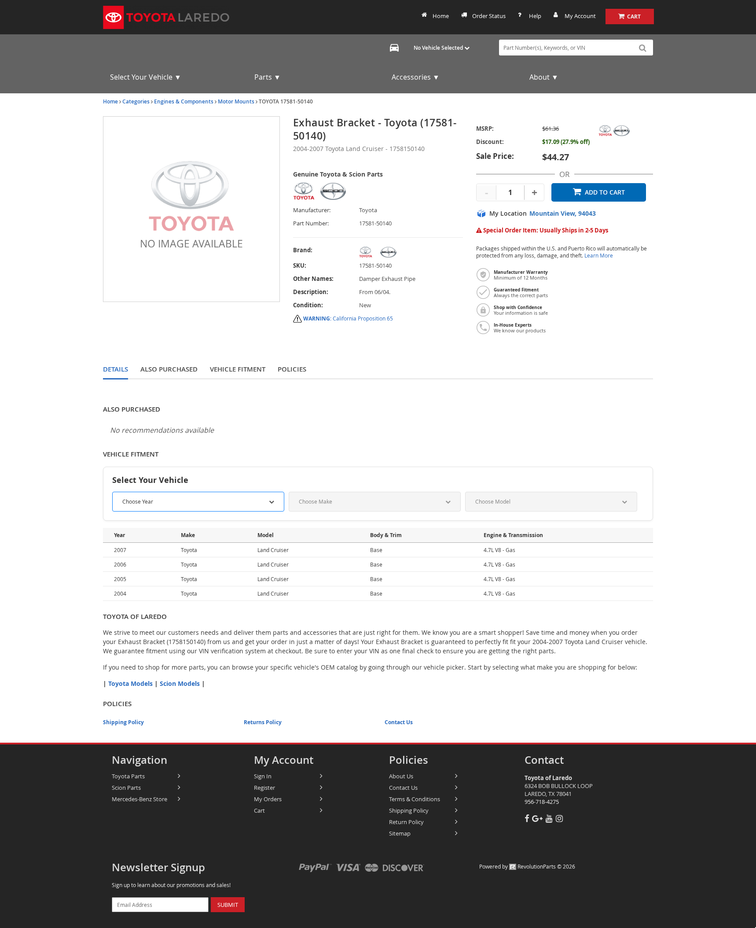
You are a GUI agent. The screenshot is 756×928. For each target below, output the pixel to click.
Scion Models (180, 683)
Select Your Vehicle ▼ (145, 77)
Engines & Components (183, 101)
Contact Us (399, 722)
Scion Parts (126, 788)
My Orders (268, 799)
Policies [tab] (292, 369)
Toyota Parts (128, 776)
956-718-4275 (542, 802)
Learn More (598, 255)
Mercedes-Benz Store (139, 799)
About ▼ (543, 77)
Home (441, 16)
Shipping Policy (123, 722)
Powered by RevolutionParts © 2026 (527, 866)
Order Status (489, 16)
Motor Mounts (236, 101)
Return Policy (406, 822)
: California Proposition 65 (348, 318)
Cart (259, 810)
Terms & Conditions (414, 799)
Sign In (263, 776)
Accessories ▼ (416, 77)
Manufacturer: (311, 210)
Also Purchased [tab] (169, 369)
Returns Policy (263, 722)
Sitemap (400, 833)
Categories (136, 101)
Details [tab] (115, 369)
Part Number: (311, 223)
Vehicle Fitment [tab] (237, 369)
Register (264, 788)
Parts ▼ (267, 77)
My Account (580, 16)
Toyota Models (130, 683)
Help (535, 16)
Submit (227, 905)
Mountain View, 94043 (562, 213)
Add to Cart (605, 192)
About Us (401, 776)
